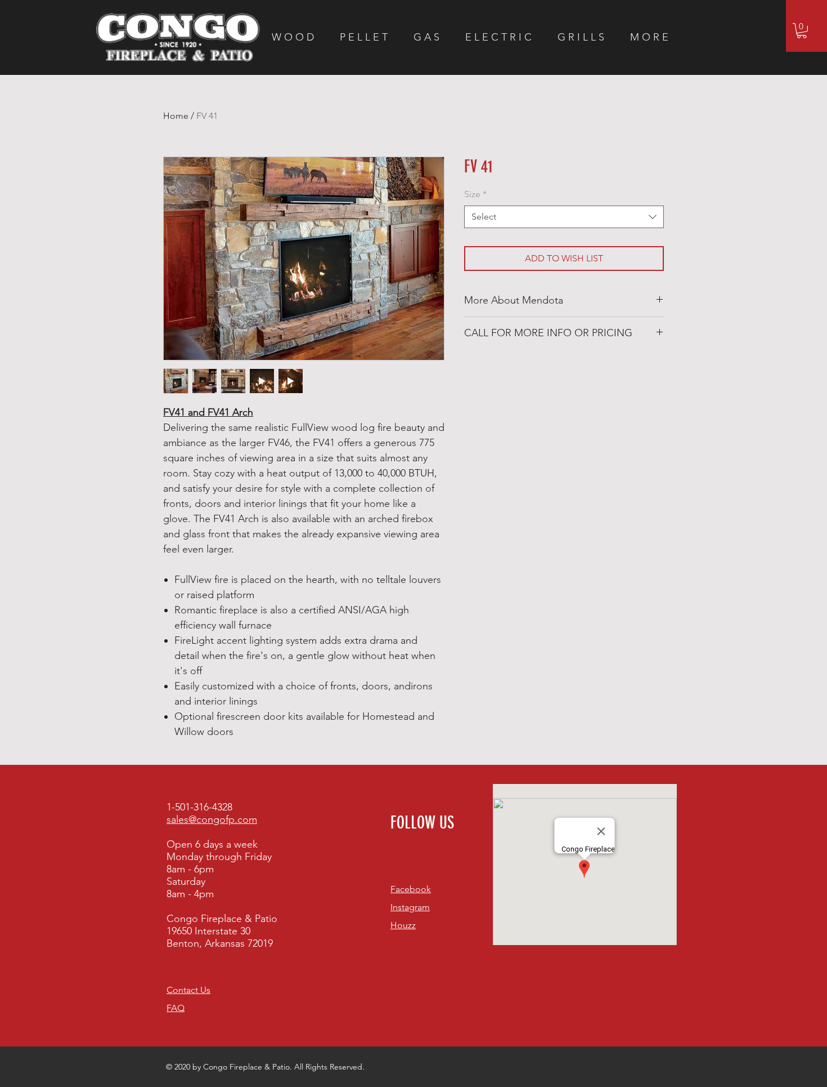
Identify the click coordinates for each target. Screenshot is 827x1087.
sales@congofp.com (212, 819)
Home (175, 115)
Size (475, 194)
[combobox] (564, 217)
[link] (802, 30)
